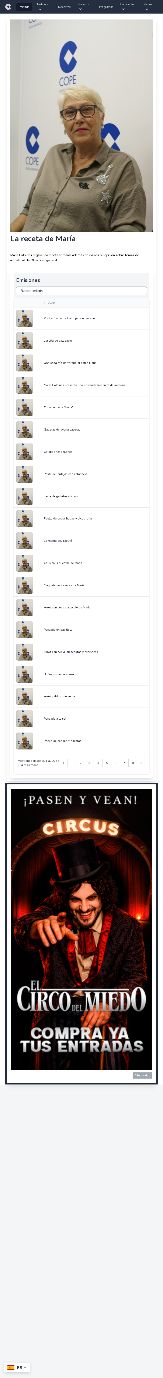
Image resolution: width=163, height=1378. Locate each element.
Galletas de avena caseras (62, 430)
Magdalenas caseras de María (64, 585)
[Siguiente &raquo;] (141, 763)
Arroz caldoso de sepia (59, 696)
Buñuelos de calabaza (59, 674)
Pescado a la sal (55, 719)
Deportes (64, 7)
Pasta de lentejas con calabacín (65, 474)
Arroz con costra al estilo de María (67, 607)
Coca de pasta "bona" (58, 407)
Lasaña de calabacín (58, 341)
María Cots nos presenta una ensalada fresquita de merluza (84, 385)
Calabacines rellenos (58, 452)
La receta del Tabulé (58, 541)
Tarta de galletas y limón (61, 496)
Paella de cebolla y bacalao (63, 741)
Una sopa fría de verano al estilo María (70, 363)
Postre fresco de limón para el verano (69, 318)
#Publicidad (142, 1075)
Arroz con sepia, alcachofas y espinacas (71, 652)
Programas (106, 7)
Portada (24, 7)
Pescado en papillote (58, 630)
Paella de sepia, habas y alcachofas (68, 519)
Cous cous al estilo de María (63, 563)
